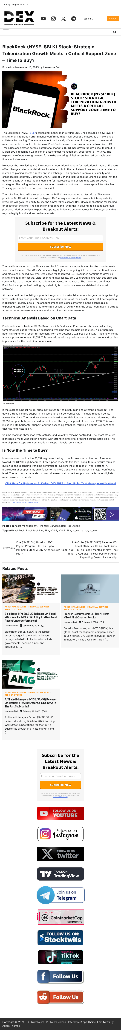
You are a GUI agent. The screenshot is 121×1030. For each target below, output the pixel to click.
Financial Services (49, 525)
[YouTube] (43, 18)
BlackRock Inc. (34, 530)
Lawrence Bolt (51, 67)
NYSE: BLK (64, 530)
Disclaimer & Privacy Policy (70, 257)
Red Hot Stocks (70, 525)
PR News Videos (56, 1022)
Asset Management (25, 525)
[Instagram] (53, 18)
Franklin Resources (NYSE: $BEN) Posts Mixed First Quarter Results (86, 615)
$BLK (33, 132)
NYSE (53, 530)
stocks (93, 530)
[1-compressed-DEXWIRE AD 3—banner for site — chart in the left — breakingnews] (60, 520)
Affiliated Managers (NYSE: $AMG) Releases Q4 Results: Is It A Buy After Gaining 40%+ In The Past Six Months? (31, 703)
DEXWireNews (35, 1022)
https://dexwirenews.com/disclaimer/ (25, 502)
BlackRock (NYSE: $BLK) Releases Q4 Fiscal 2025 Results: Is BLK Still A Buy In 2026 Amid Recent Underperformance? (31, 617)
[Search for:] (94, 19)
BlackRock (18, 530)
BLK (47, 530)
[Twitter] (63, 18)
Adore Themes (11, 1025)
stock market (80, 530)
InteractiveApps (77, 1022)
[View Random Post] (114, 32)
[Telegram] (73, 18)
